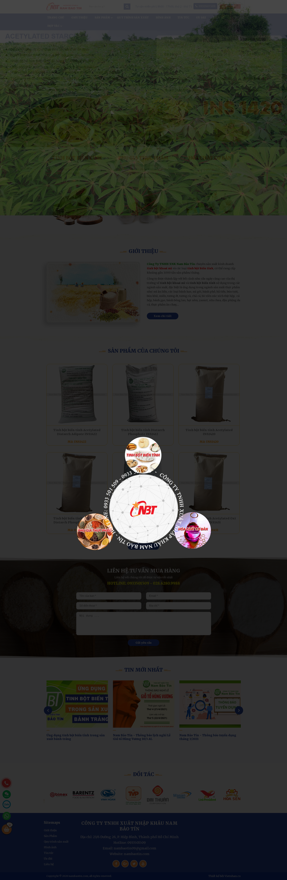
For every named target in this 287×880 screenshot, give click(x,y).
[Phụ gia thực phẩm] (95, 531)
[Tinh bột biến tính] (143, 455)
